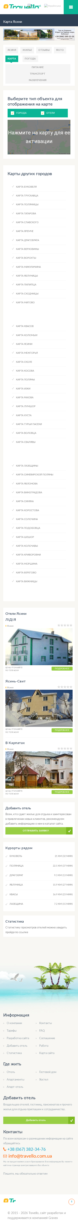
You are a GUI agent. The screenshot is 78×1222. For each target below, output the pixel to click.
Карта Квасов (25, 326)
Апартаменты (15, 1079)
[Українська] (52, 5)
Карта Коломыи (26, 335)
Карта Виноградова (29, 492)
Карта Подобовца (28, 528)
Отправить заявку (36, 831)
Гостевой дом (47, 1072)
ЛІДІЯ (10, 619)
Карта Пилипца (26, 284)
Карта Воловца (26, 433)
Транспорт (37, 74)
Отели (50, 113)
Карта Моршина (26, 564)
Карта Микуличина (28, 267)
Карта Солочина (27, 519)
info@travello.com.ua (30, 1156)
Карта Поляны (25, 379)
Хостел (43, 1079)
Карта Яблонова (26, 484)
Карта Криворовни (28, 555)
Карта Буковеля (26, 187)
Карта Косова (25, 371)
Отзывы (44, 50)
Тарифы (11, 1030)
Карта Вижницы (26, 581)
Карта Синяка (25, 501)
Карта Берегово (26, 572)
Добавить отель (17, 1046)
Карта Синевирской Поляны (34, 474)
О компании (14, 1023)
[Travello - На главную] (9, 1200)
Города (21, 113)
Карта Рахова (24, 397)
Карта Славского (27, 222)
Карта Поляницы (27, 204)
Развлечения (38, 80)
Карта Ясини (24, 344)
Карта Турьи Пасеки (29, 424)
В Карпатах (15, 743)
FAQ (42, 1030)
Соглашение (47, 1038)
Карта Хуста (23, 415)
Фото (60, 50)
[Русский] (36, 5)
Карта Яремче (24, 231)
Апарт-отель (15, 1087)
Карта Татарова (26, 213)
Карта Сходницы (27, 294)
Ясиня (12, 50)
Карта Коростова (27, 510)
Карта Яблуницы (27, 276)
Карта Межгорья (27, 353)
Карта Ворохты (26, 258)
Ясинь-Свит (15, 681)
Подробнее (62, 669)
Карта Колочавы (27, 546)
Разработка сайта (18, 1038)
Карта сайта (46, 1053)
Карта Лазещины (27, 466)
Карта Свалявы (26, 442)
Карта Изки (23, 389)
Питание (38, 67)
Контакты (45, 1023)
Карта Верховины (27, 249)
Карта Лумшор (26, 406)
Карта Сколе (24, 362)
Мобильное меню (71, 7)
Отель (11, 1072)
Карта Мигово (25, 302)
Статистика (14, 1053)
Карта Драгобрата (27, 240)
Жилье (27, 50)
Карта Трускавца (27, 196)
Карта (12, 59)
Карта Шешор (25, 537)
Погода (30, 59)
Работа (43, 1046)
